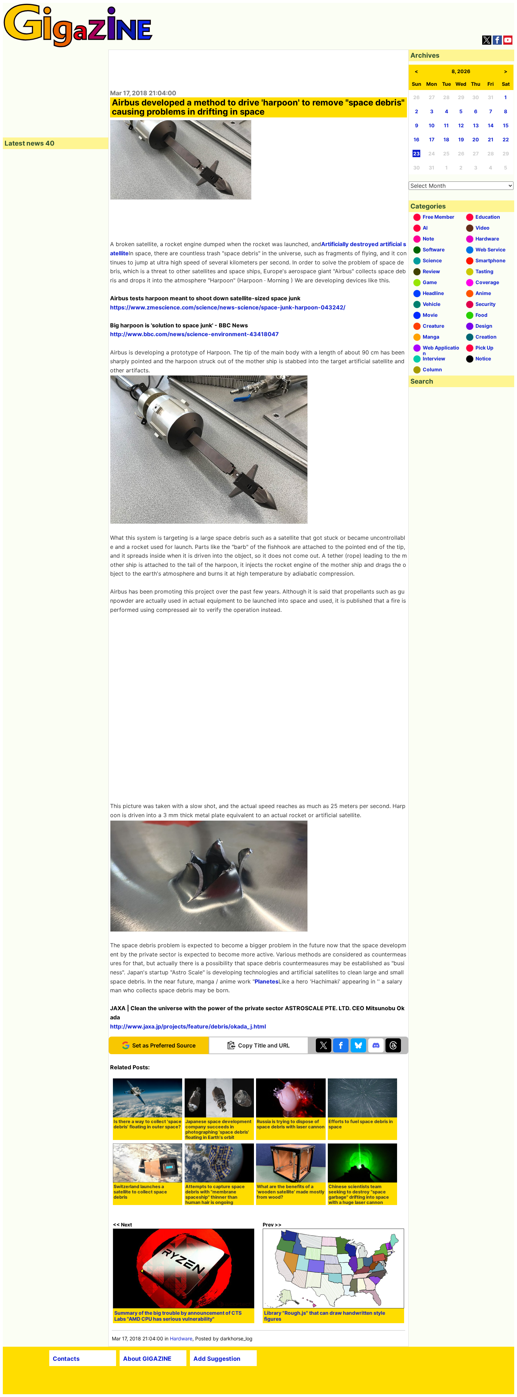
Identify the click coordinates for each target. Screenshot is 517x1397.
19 (461, 139)
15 (506, 125)
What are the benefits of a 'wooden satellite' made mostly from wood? (291, 1192)
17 (431, 139)
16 (416, 139)
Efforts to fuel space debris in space (360, 1124)
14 (490, 125)
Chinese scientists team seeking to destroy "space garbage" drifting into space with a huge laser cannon (358, 1194)
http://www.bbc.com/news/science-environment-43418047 (194, 334)
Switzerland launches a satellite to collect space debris (140, 1192)
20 (475, 139)
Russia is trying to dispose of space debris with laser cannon (291, 1124)
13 (476, 125)
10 (432, 125)
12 (461, 125)
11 (446, 125)
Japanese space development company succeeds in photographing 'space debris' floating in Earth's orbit (218, 1129)
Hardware (181, 1338)
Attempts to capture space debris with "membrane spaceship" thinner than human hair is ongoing (215, 1194)
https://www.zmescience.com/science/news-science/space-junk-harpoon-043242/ (227, 307)
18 (446, 139)
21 (490, 139)
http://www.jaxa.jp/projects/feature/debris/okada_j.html (188, 1026)
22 (506, 139)
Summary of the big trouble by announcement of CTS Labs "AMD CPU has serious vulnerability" (178, 1316)
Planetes (267, 981)
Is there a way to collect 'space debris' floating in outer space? (147, 1124)
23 (416, 153)
